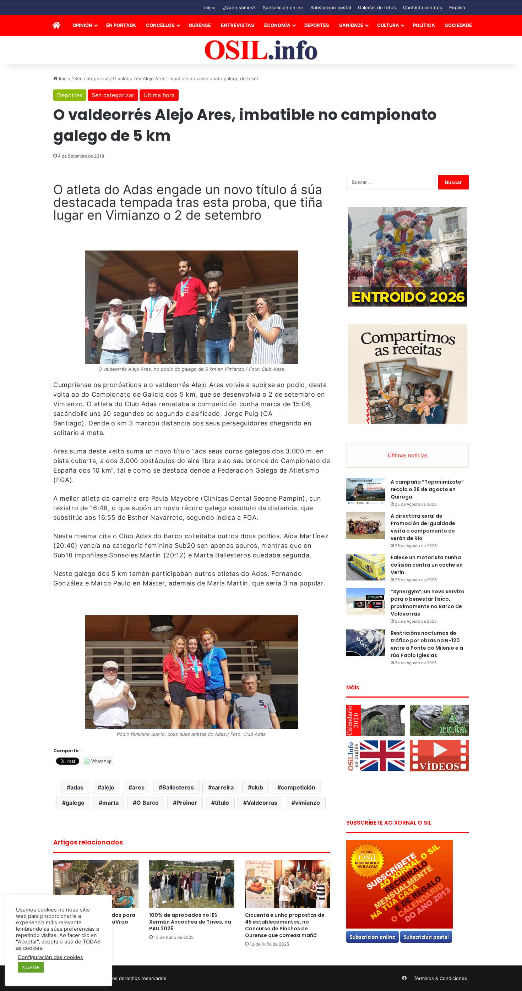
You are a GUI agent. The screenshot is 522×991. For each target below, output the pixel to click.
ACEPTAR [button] (30, 967)
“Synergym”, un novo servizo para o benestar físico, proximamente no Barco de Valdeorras (427, 602)
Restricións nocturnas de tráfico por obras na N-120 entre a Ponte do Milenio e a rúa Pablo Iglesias (427, 644)
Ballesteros (178, 787)
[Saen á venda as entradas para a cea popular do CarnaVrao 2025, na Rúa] (95, 884)
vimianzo (307, 802)
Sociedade (458, 25)
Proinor (186, 802)
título (222, 802)
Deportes (316, 25)
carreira (223, 787)
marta (110, 802)
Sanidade (351, 25)
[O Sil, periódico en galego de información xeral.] (261, 50)
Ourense (200, 25)
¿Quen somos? (239, 7)
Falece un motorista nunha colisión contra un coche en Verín (427, 565)
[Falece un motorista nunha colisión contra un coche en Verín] (365, 567)
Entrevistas (237, 25)
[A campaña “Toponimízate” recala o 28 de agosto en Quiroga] (365, 491)
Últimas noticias (408, 455)
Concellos (160, 25)
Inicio (210, 7)
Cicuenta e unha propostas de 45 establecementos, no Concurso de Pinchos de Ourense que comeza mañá (285, 925)
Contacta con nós (422, 7)
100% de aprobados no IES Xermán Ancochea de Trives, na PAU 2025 (190, 922)
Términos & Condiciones (440, 978)
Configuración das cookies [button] (50, 957)
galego (75, 802)
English (457, 7)
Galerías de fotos (377, 7)
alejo (107, 787)
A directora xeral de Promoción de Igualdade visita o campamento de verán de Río (423, 527)
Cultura (388, 25)
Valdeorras (262, 802)
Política (424, 25)
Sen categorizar (91, 78)
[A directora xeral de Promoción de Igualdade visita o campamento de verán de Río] (365, 525)
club (257, 787)
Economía (277, 25)
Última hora (159, 95)
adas (76, 787)
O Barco (147, 802)
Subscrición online (283, 7)
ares (138, 787)
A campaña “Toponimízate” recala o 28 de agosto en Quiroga (427, 489)
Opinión (82, 25)
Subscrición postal (330, 7)
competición (298, 787)
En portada (121, 25)
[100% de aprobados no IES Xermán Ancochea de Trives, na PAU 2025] (191, 884)
